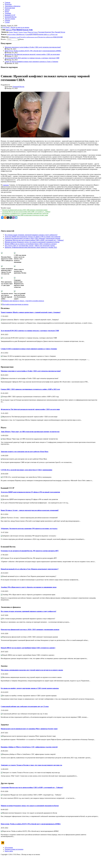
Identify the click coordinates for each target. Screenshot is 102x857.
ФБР (35, 34)
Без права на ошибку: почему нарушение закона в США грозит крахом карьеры (30, 688)
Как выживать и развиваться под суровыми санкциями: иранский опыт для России (25, 213)
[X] (8, 217)
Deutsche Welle (27, 30)
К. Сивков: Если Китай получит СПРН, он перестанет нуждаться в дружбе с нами (25, 215)
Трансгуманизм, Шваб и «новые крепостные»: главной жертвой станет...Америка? (31, 312)
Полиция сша (41, 34)
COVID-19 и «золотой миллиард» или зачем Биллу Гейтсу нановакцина (26, 470)
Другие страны (10, 18)
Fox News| (17, 30)
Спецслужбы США (13, 34)
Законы (7, 9)
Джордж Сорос (33, 32)
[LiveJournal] (10, 217)
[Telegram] (16, 217)
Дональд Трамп (22, 32)
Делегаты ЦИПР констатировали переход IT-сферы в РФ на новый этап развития (30, 492)
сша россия (58, 37)
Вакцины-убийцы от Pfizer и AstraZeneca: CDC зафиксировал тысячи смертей (29, 747)
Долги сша (54, 34)
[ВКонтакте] (2, 217)
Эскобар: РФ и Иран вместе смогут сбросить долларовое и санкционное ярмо (28, 587)
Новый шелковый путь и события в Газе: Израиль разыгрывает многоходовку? (29, 569)
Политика (8, 4)
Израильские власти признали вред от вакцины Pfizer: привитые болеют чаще (29, 729)
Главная (7, 2)
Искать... (4, 39)
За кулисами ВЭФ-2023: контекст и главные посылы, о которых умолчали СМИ (32, 58)
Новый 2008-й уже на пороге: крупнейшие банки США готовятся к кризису (28, 648)
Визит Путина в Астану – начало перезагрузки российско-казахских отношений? (30, 510)
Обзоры (7, 20)
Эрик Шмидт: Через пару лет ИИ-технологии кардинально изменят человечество (30, 431)
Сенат (28, 34)
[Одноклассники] (5, 217)
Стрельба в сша (24, 37)
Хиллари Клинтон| (44, 32)
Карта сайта (9, 851)
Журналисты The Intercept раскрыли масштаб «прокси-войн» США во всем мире (32, 54)
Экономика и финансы (12, 6)
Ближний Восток (10, 17)
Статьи (7, 22)
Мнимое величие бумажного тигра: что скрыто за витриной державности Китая (30, 806)
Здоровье (8, 13)
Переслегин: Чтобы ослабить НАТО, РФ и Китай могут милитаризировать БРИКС (33, 51)
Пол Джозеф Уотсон (58, 32)
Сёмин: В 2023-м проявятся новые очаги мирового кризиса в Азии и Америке (31, 61)
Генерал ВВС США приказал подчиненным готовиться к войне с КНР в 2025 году (30, 389)
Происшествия (10, 8)
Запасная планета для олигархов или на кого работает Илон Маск (24, 451)
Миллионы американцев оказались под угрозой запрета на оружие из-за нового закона (32, 670)
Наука (7, 11)
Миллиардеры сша (43, 37)
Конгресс (22, 34)
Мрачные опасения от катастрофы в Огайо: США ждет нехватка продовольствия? (33, 47)
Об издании (9, 847)
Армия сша (48, 34)
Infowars (8, 30)
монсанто (50, 37)
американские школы (33, 37)
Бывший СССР (10, 15)
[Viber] (13, 217)
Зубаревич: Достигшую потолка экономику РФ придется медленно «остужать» (29, 528)
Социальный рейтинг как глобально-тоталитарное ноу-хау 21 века (25, 706)
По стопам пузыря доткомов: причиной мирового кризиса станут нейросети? (28, 611)
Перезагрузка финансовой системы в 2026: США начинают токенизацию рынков (24, 210)
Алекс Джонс (13, 32)
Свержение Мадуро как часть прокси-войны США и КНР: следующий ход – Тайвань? (26, 211)
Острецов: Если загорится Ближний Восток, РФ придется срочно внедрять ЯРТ (30, 551)
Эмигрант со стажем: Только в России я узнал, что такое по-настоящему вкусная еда (31, 765)
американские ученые (14, 37)
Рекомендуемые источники (14, 849)
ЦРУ (31, 34)
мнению (6, 185)
